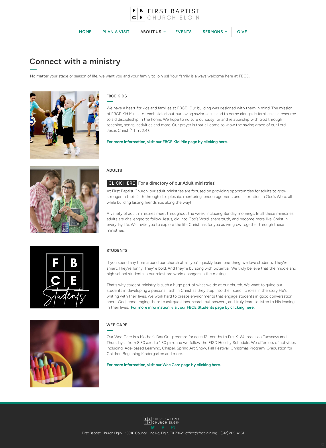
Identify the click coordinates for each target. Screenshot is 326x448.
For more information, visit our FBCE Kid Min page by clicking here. (167, 141)
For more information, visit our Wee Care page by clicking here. (164, 364)
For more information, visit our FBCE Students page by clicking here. (193, 307)
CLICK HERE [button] (121, 183)
